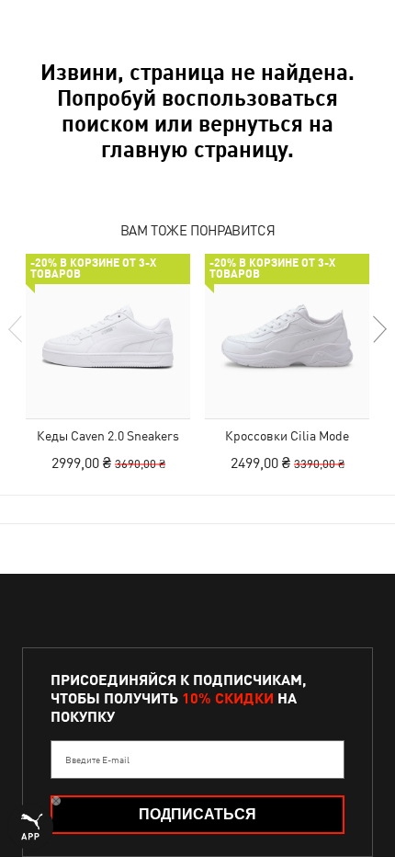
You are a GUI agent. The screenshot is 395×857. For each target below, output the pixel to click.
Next (378, 329)
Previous (16, 329)
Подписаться (197, 814)
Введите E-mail (97, 759)
